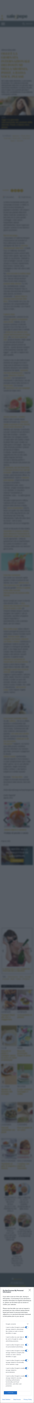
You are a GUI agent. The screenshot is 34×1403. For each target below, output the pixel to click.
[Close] (30, 1290)
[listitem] (17, 1324)
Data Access (17, 1399)
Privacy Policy (28, 1399)
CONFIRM (10, 1392)
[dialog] (17, 1345)
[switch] (26, 1327)
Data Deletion (6, 1399)
